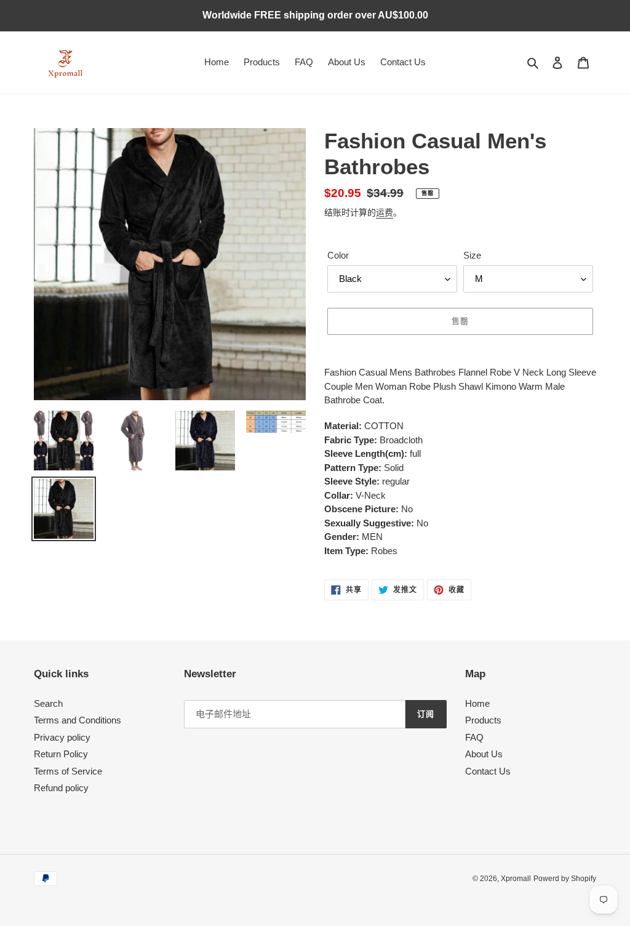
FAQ (474, 737)
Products (483, 720)
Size (472, 255)
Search (48, 703)
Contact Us (488, 771)
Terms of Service (68, 771)
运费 (384, 212)
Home (477, 703)
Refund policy (61, 788)
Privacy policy (62, 737)
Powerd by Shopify (564, 878)
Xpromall (516, 878)
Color (338, 255)
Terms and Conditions (77, 720)
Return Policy (61, 754)
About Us (484, 754)
